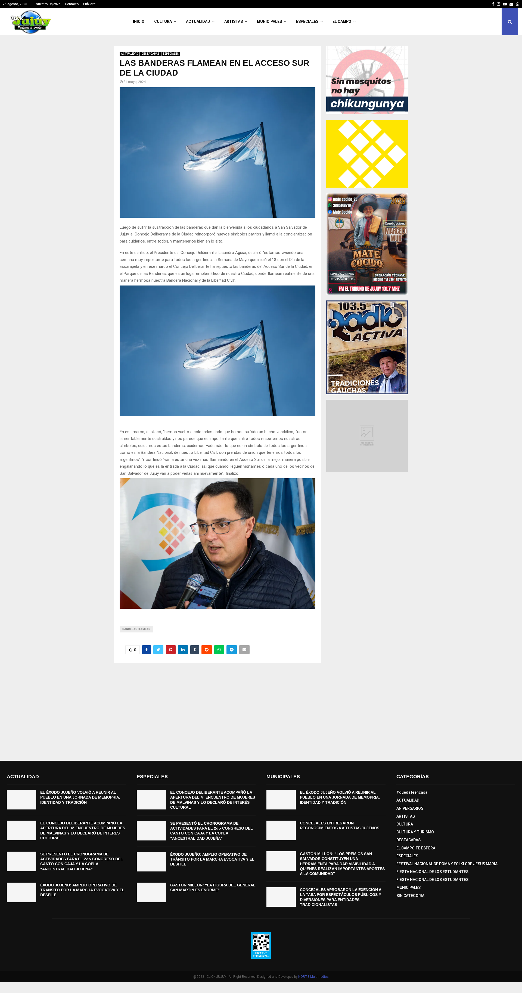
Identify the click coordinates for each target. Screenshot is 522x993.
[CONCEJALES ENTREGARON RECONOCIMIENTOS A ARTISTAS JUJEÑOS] (281, 830)
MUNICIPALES (269, 21)
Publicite (89, 4)
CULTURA (163, 21)
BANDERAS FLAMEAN (136, 629)
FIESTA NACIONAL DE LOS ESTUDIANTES (432, 872)
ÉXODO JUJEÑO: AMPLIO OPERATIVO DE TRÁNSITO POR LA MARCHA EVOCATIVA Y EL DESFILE (82, 890)
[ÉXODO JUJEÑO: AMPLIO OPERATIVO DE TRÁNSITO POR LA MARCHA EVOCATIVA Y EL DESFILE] (21, 892)
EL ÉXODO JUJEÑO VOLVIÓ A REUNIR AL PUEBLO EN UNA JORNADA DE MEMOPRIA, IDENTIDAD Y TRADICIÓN (80, 797)
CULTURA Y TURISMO (415, 832)
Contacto (72, 4)
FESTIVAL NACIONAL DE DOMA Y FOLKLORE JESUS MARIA (447, 864)
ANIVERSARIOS (409, 808)
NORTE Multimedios (313, 977)
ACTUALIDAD (198, 21)
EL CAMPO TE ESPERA (415, 848)
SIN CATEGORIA (410, 895)
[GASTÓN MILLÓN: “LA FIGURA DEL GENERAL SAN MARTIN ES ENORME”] (151, 892)
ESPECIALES (307, 21)
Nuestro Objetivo (48, 4)
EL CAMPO (342, 21)
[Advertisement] (261, 712)
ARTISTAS (233, 21)
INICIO (138, 21)
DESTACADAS (150, 53)
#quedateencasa (411, 792)
